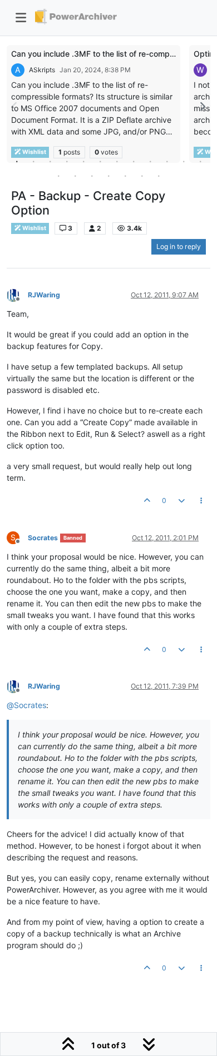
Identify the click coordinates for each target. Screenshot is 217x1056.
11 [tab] (183, 161)
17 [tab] (125, 175)
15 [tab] (91, 175)
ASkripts (42, 70)
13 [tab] (58, 175)
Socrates (43, 538)
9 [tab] (150, 161)
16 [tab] (108, 175)
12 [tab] (200, 161)
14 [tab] (75, 175)
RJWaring (44, 295)
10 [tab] (166, 161)
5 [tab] (83, 161)
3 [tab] (50, 161)
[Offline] (17, 294)
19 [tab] (158, 175)
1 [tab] (16, 161)
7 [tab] (116, 161)
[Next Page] (202, 106)
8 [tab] (133, 161)
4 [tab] (66, 161)
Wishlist (33, 228)
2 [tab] (33, 161)
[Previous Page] (15, 106)
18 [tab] (141, 175)
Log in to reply (178, 246)
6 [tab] (100, 161)
